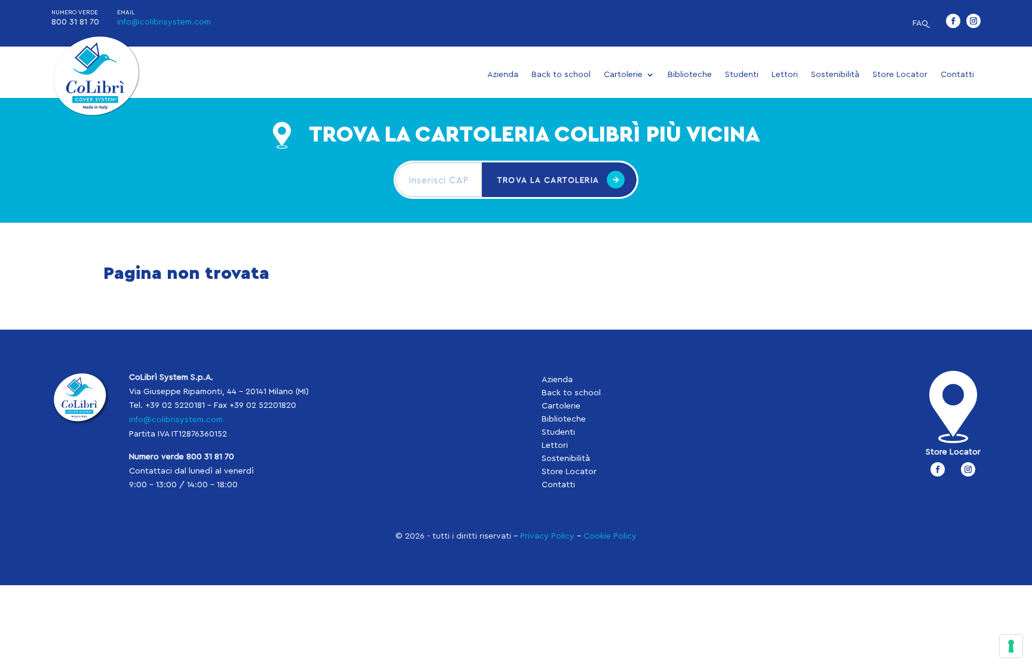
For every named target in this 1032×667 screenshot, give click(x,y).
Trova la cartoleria (548, 180)
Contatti (957, 74)
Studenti (741, 74)
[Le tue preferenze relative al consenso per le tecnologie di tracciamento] (1011, 646)
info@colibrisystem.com (164, 22)
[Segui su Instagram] (973, 21)
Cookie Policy (610, 536)
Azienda (502, 74)
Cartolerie (623, 74)
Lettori (785, 74)
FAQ (920, 23)
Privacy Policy (547, 536)
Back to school (561, 74)
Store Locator (900, 74)
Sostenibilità (835, 74)
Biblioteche (690, 74)
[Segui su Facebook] (953, 21)
